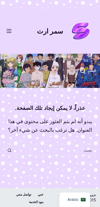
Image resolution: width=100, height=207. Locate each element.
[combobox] (55, 150)
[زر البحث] (9, 150)
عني (40, 194)
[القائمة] (9, 31)
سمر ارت (50, 31)
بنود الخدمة (36, 202)
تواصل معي (23, 194)
